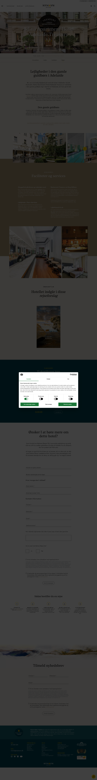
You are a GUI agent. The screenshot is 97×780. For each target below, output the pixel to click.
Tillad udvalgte (48, 404)
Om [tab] (68, 379)
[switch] (41, 399)
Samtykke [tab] (28, 379)
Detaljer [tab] (48, 379)
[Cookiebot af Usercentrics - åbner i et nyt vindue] (71, 375)
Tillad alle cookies (67, 404)
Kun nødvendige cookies (29, 404)
